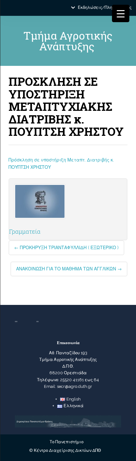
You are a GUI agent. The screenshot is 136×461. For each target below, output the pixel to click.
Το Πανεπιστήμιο (66, 441)
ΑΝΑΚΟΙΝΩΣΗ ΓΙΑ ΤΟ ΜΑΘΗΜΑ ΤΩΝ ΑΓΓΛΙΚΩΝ (69, 268)
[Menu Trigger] (120, 13)
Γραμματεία (24, 231)
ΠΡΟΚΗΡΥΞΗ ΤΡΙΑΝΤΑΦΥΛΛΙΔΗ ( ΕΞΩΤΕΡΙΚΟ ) (66, 247)
